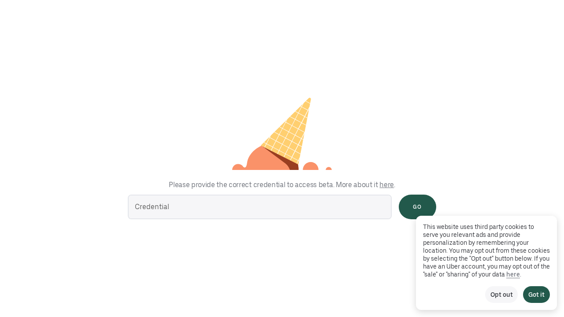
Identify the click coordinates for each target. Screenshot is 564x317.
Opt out (501, 294)
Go (417, 207)
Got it (536, 294)
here (386, 185)
